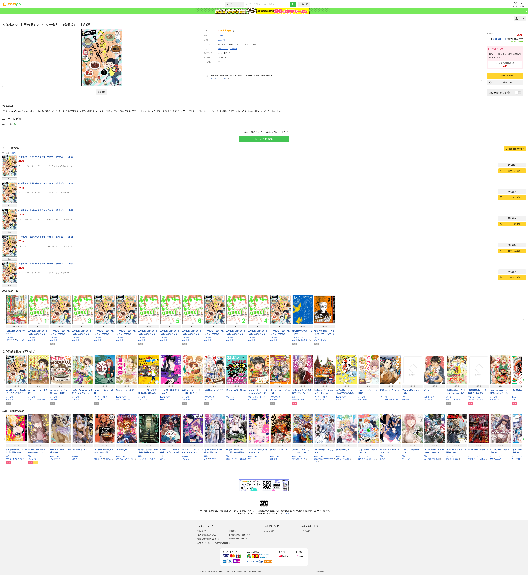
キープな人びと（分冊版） (38, 391)
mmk (162, 400)
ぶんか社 (221, 40)
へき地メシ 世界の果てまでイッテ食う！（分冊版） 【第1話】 (46, 156)
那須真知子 (304, 340)
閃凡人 (382, 459)
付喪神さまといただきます (214, 391)
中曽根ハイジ (473, 459)
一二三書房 (98, 456)
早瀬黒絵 (471, 400)
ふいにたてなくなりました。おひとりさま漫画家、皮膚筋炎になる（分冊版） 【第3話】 (82, 332)
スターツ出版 (363, 456)
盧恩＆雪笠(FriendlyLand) (324, 459)
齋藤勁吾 (273, 459)
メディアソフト (210, 397)
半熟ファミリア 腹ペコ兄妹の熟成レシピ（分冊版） (192, 392)
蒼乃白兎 (427, 459)
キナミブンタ (55, 459)
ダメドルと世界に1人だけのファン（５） (192, 450)
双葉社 (294, 397)
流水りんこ (32, 400)
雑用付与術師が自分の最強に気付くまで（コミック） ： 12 (148, 451)
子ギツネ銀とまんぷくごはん (412, 391)
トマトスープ (99, 400)
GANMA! (75, 456)
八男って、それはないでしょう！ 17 (302, 450)
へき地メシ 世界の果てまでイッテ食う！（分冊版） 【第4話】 (46, 237)
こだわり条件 (304, 4)
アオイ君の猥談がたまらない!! (170, 391)
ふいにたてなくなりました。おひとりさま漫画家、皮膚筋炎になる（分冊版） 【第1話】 (38, 332)
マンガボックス (474, 397)
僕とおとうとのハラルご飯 (280, 391)
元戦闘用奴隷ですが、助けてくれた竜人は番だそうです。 (478, 392)
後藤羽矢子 (362, 400)
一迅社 (162, 456)
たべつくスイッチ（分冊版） (368, 391)
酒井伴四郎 (394, 400)
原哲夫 (455, 459)
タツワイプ (32, 459)
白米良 (520, 459)
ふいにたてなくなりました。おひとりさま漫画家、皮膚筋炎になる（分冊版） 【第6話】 (192, 332)
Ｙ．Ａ (302, 459)
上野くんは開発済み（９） (411, 450)
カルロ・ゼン (129, 459)
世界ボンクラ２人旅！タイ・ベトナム (324, 391)
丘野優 (482, 459)
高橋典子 (41, 400)
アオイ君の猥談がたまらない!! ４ (258, 450)
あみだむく (428, 400)
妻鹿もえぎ (127, 400)
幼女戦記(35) (122, 449)
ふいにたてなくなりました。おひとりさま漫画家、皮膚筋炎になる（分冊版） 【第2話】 (236, 332)
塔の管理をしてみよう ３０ (324, 450)
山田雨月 (221, 36)
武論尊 (448, 459)
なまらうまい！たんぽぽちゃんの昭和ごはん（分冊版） (60, 392)
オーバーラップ (474, 456)
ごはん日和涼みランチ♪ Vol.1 (16, 332)
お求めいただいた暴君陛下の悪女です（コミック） (302, 392)
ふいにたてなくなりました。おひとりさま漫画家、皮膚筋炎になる (148, 332)
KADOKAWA (121, 397)
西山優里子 (252, 400)
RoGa (514, 459)
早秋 (316, 461)
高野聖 (338, 459)
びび (492, 459)
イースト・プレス (101, 397)
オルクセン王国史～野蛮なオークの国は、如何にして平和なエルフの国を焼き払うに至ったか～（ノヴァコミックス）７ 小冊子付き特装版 (104, 451)
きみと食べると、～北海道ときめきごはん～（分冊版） (500, 392)
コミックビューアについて (219, 78)
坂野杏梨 (435, 459)
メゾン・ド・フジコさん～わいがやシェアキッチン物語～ (258, 392)
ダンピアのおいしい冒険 (104, 391)
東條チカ (119, 459)
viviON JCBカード (499, 39)
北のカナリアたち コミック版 (302, 332)
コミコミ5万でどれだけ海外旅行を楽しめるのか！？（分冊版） (148, 392)
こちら (287, 513)
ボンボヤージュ (232, 400)
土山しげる (384, 400)
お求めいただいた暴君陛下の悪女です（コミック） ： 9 (214, 451)
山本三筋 (273, 400)
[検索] (293, 4)
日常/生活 (233, 49)
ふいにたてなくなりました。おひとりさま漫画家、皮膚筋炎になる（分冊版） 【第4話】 (258, 332)
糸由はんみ (208, 400)
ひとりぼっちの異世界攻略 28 (500, 450)
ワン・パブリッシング (256, 397)
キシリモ (185, 459)
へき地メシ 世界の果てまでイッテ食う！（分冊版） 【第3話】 (46, 210)
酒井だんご (20, 340)
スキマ (448, 397)
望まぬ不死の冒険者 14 (478, 449)
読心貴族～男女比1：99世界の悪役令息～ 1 (16, 450)
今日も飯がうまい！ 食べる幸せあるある (346, 391)
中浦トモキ (406, 459)
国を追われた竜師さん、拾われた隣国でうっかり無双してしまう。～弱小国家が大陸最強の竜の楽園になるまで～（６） (236, 451)
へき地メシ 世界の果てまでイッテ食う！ (60, 332)
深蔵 (514, 400)
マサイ (8, 459)
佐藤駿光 (242, 459)
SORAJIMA (301, 400)
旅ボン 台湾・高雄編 (236, 390)
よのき (74, 459)
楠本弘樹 (295, 459)
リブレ (404, 397)
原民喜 (316, 340)
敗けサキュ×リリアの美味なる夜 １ (60, 450)
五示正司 (498, 459)
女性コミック (223, 49)
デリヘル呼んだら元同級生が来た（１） (38, 450)
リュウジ (457, 400)
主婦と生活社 (231, 397)
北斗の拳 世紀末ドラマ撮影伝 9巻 (456, 450)
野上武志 (107, 459)
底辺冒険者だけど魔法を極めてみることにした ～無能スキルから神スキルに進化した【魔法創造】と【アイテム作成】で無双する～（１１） (434, 451)
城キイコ (479, 400)
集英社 (316, 337)
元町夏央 (75, 400)
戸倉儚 (152, 459)
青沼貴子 (53, 400)
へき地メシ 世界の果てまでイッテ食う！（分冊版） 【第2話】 (46, 183)
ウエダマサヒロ (18, 459)
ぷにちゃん (370, 459)
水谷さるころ (319, 400)
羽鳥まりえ (186, 400)
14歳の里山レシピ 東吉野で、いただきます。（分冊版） (82, 392)
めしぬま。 (429, 390)
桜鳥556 (449, 400)
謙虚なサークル (232, 459)
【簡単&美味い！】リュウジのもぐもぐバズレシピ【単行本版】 (456, 392)
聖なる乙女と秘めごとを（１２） (390, 450)
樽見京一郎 (98, 459)
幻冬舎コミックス (299, 337)
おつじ (162, 459)
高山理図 (346, 459)
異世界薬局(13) (343, 449)
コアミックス (429, 397)
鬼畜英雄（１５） (80, 449)
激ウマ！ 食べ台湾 (125, 390)
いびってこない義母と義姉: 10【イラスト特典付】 (170, 451)
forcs (514, 397)
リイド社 (383, 397)
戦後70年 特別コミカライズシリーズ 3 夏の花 (324, 332)
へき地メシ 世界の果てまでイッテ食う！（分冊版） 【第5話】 (46, 263)
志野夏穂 (405, 400)
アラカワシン (143, 459)
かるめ (338, 400)
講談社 (30, 456)
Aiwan (118, 400)
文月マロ (361, 459)
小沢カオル (142, 400)
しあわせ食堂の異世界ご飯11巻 (368, 450)
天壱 (294, 400)
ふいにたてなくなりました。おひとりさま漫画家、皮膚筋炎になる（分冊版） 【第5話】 (170, 332)
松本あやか (10, 340)
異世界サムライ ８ (279, 449)
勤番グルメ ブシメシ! (389, 390)
